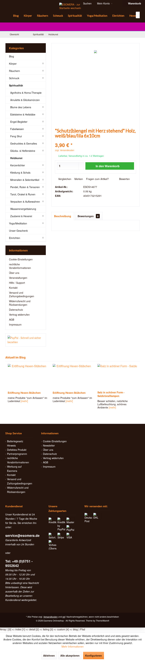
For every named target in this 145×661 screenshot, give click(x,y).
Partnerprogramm (17, 454)
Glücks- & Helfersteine (22, 150)
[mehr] (24, 401)
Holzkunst (16, 158)
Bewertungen (88, 216)
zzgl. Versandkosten (64, 150)
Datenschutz (16, 309)
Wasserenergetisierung (23, 209)
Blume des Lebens (20, 107)
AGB (11, 319)
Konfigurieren (93, 655)
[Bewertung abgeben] (95, 140)
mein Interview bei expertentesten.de (108, 394)
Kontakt (13, 287)
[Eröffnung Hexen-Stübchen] (27, 376)
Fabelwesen (17, 129)
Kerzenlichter (17, 165)
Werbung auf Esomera (14, 469)
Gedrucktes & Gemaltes (23, 143)
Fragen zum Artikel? (97, 179)
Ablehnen (49, 655)
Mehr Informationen (73, 646)
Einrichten (14, 238)
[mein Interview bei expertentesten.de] (117, 376)
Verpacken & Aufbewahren (25, 201)
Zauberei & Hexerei (21, 216)
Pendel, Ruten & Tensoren (25, 187)
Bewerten (124, 179)
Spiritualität (16, 85)
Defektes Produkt (16, 449)
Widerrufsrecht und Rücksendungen (19, 302)
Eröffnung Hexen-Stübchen (24, 392)
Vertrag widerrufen (19, 314)
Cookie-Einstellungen (21, 259)
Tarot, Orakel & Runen (22, 194)
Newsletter (49, 445)
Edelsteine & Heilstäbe (22, 114)
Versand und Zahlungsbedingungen (21, 294)
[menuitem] (8, 16)
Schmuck (14, 78)
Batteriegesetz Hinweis (15, 443)
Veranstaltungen (18, 277)
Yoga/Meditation (18, 223)
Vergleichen (64, 179)
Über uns (14, 273)
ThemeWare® (102, 620)
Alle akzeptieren (70, 655)
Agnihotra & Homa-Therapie (26, 92)
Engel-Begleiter (18, 121)
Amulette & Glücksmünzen (25, 100)
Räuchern (14, 71)
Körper (13, 63)
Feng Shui (16, 136)
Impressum (15, 324)
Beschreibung (62, 216)
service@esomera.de (22, 535)
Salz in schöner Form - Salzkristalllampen (66, 394)
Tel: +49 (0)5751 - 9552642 (19, 563)
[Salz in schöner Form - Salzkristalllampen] (72, 376)
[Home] (8, 16)
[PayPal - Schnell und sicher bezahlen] (26, 340)
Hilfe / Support (17, 282)
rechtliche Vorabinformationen (20, 266)
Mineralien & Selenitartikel (24, 180)
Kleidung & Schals (20, 172)
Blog (11, 56)
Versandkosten (50, 616)
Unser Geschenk (18, 230)
